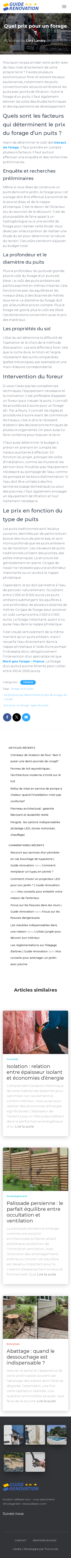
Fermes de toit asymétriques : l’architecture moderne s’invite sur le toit (35, 775)
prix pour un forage (16, 705)
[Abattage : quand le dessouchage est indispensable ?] (35, 1317)
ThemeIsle (51, 1549)
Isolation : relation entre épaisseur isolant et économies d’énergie (35, 1072)
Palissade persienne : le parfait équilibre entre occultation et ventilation (35, 1212)
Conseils (12, 1059)
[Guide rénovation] (22, 6)
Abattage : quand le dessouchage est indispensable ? (31, 1357)
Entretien (13, 1343)
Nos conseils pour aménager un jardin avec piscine (35, 958)
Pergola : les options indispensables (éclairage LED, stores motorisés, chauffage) (35, 828)
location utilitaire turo (16, 1499)
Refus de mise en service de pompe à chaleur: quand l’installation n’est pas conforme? (36, 795)
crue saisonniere (44, 1499)
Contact (20, 1540)
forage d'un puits (22, 688)
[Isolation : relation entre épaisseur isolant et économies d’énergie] (35, 1032)
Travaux (28, 682)
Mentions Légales (44, 1540)
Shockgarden (12, 1503)
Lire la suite (24, 1126)
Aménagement (17, 1196)
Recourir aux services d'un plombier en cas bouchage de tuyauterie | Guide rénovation (35, 859)
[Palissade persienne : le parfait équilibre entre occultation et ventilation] (35, 1169)
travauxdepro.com (34, 1503)
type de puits (39, 705)
